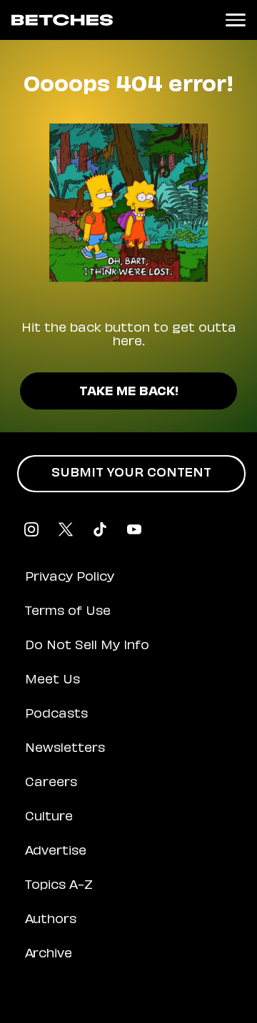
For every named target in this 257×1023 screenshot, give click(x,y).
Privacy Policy (69, 578)
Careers (51, 783)
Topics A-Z (59, 886)
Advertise (55, 851)
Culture (49, 817)
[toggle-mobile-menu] (236, 20)
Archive (48, 954)
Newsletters (65, 749)
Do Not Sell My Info (87, 646)
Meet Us (52, 680)
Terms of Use (68, 612)
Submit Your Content (131, 473)
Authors (50, 920)
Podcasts (56, 715)
